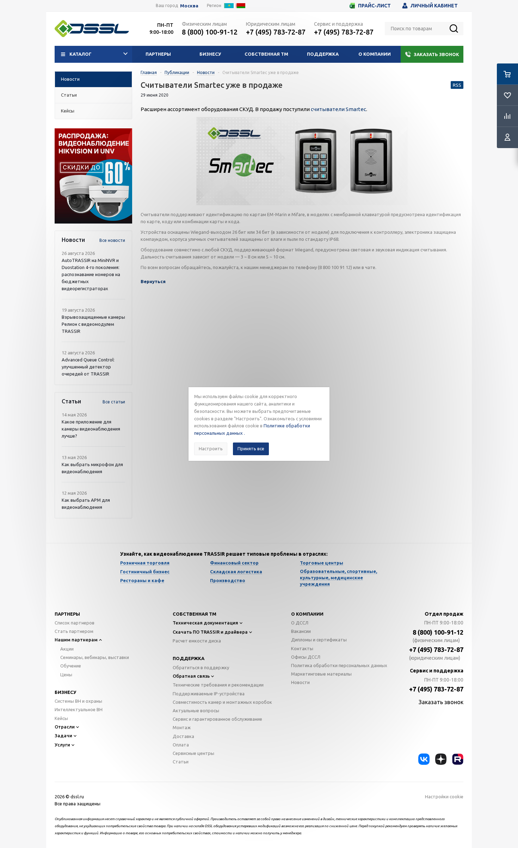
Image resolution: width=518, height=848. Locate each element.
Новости (300, 682)
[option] (93, 176)
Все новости (112, 240)
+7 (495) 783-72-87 (276, 32)
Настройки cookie (444, 796)
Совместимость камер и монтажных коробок (222, 702)
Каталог (80, 53)
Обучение (70, 665)
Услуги (62, 744)
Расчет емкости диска (197, 640)
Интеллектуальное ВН (79, 709)
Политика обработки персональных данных (339, 665)
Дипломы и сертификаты (319, 639)
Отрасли (65, 726)
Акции (67, 648)
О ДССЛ (299, 622)
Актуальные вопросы (196, 710)
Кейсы (61, 718)
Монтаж (182, 727)
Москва (189, 6)
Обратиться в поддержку (201, 667)
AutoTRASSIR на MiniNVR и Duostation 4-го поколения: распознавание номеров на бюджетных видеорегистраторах (91, 274)
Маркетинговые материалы (321, 673)
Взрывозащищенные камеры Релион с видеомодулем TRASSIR (93, 324)
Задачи (63, 735)
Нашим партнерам (76, 639)
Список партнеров (74, 622)
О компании (374, 53)
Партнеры (158, 53)
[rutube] (457, 759)
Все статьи (114, 401)
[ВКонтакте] (424, 759)
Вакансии (301, 631)
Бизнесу (210, 53)
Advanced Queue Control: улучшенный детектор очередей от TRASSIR (88, 366)
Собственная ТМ (266, 53)
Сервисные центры (193, 753)
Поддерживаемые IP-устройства (209, 693)
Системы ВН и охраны (78, 700)
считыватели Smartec (338, 109)
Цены (66, 674)
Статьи (181, 761)
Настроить (211, 448)
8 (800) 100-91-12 (210, 32)
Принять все (251, 448)
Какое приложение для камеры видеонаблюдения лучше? (91, 428)
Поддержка (323, 53)
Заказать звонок (436, 54)
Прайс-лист (374, 5)
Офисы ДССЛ (305, 656)
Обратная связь (191, 675)
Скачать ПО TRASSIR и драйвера (210, 631)
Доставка (183, 736)
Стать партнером (74, 631)
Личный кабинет (434, 5)
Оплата (181, 744)
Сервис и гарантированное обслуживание (217, 718)
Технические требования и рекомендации (218, 684)
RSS (457, 85)
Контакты (302, 648)
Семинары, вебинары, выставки (94, 657)
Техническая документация (205, 622)
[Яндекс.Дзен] (440, 759)
